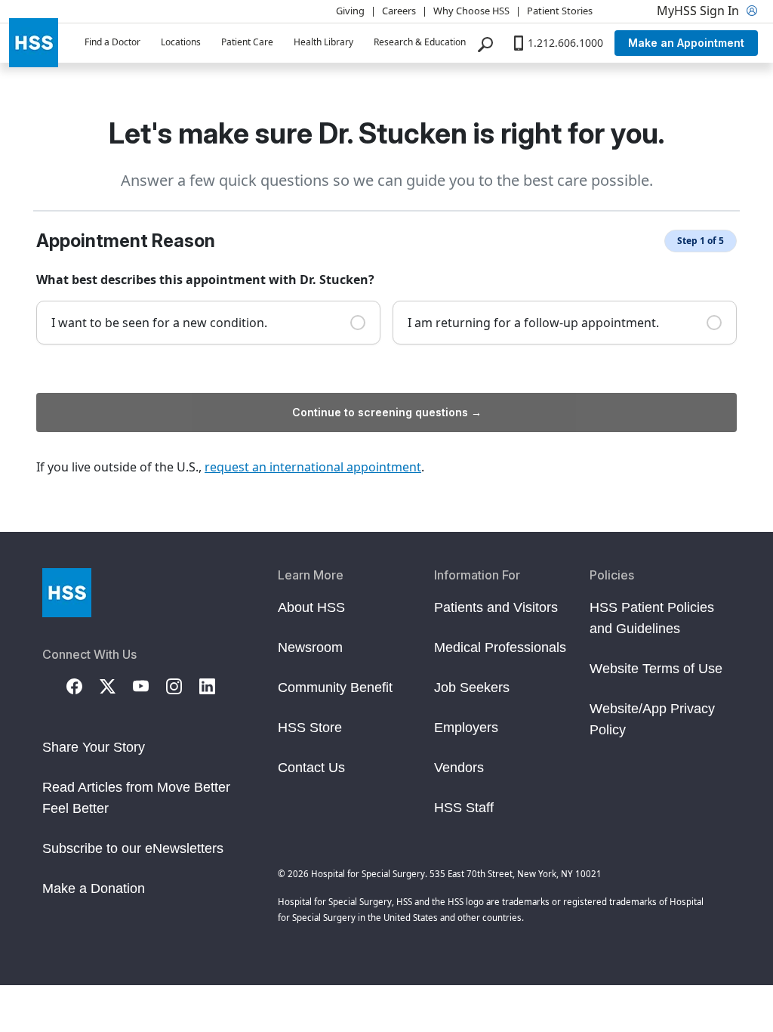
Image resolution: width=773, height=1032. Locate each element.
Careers (399, 10)
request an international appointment (313, 467)
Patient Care (247, 42)
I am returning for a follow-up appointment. (533, 322)
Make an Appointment (686, 42)
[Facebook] (83, 685)
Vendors (459, 767)
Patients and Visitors (496, 607)
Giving (350, 10)
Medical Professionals (500, 647)
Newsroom (310, 647)
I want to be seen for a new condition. (159, 322)
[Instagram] (182, 685)
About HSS (311, 607)
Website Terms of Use (656, 668)
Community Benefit (335, 687)
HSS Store (310, 727)
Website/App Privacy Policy (652, 719)
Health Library (323, 42)
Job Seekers (472, 687)
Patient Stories (560, 10)
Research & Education (420, 42)
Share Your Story (93, 747)
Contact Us (311, 767)
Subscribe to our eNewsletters (132, 848)
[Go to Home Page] (66, 592)
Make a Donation (93, 888)
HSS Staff (464, 807)
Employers (466, 727)
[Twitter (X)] (116, 685)
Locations (181, 42)
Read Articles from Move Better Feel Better (136, 798)
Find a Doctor (112, 42)
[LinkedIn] (216, 685)
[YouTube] (149, 685)
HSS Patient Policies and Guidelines (652, 618)
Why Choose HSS (471, 10)
